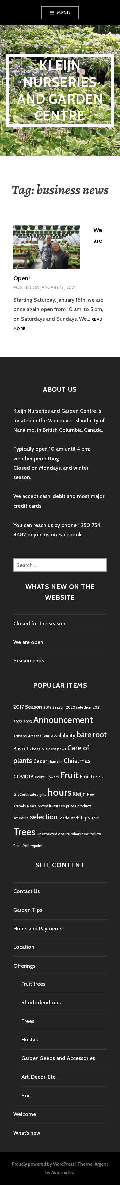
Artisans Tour (38, 736)
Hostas (29, 1039)
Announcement (63, 719)
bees (36, 749)
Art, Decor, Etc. (38, 1077)
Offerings (24, 965)
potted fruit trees (51, 806)
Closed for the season (39, 623)
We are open (28, 642)
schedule (21, 818)
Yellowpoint (32, 846)
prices (71, 806)
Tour (95, 818)
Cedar (40, 761)
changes (55, 762)
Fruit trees (91, 776)
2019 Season (54, 707)
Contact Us (26, 891)
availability (63, 735)
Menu (63, 13)
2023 (27, 722)
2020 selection (78, 707)
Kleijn (79, 794)
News (31, 806)
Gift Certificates (25, 794)
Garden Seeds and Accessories (58, 1058)
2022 (17, 722)
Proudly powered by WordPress (43, 1164)
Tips (85, 817)
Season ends (28, 660)
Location (23, 947)
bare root (92, 734)
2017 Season (27, 707)
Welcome (24, 1114)
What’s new (26, 1133)
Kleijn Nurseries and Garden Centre (60, 90)
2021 (97, 707)
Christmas (77, 761)
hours (59, 792)
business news (54, 749)
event (39, 777)
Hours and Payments (37, 928)
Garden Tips (27, 910)
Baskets (22, 748)
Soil (26, 1095)
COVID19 (23, 776)
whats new (80, 834)
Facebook (70, 534)
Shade (64, 818)
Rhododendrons (41, 1002)
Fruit (69, 775)
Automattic (62, 1172)
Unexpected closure (53, 834)
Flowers (52, 777)
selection (43, 816)
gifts (42, 794)
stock (75, 818)
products (84, 806)
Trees (24, 832)
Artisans (20, 736)
